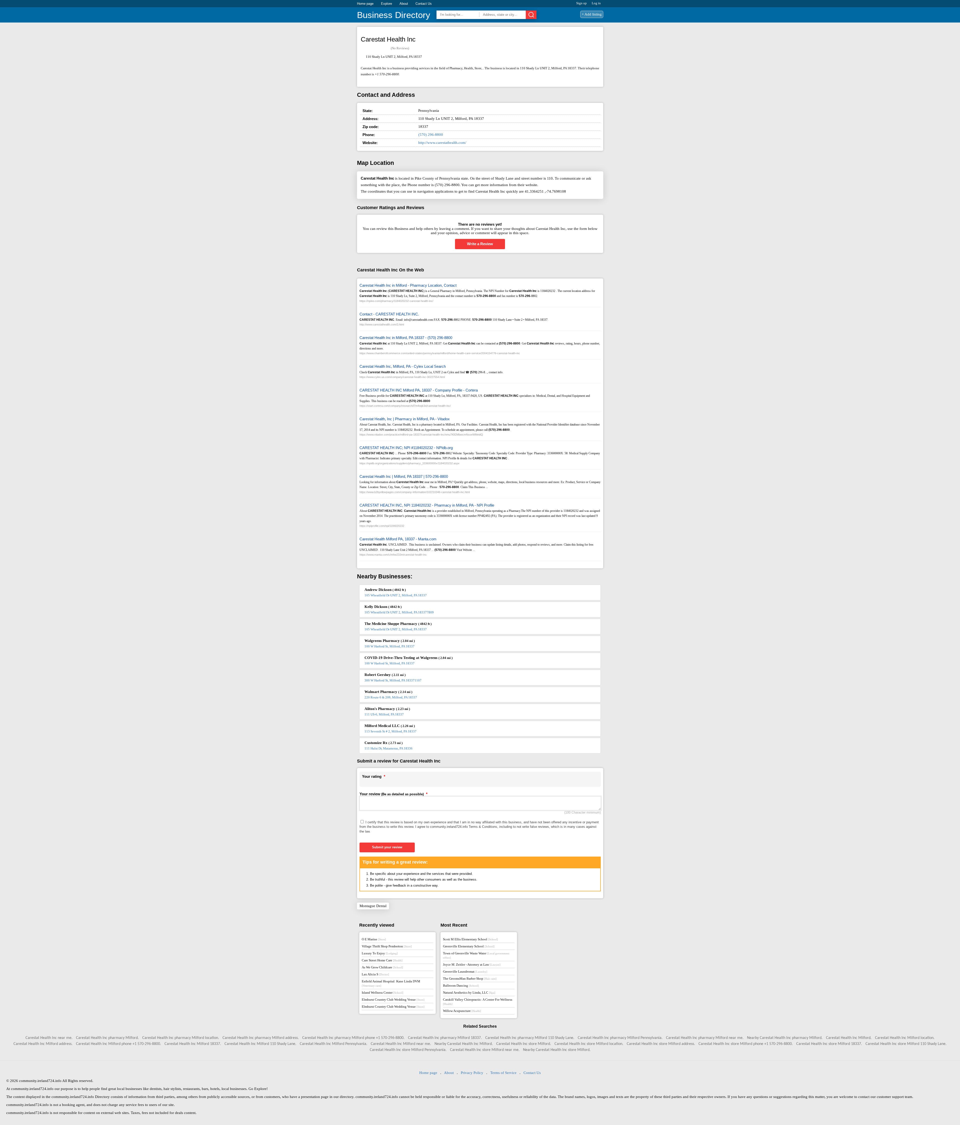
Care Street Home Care (382, 960)
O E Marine (374, 939)
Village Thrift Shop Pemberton (387, 946)
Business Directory (393, 15)
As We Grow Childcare (382, 967)
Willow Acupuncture (462, 1011)
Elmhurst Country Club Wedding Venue (393, 999)
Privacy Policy (472, 1073)
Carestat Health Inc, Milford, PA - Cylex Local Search (403, 366)
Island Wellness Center (382, 992)
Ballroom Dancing (461, 985)
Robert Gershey (385, 675)
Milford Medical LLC (389, 726)
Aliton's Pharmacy (387, 709)
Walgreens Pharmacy (389, 641)
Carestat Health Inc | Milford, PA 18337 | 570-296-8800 (404, 476)
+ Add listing (592, 14)
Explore (386, 4)
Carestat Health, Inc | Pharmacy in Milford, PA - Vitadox (405, 419)
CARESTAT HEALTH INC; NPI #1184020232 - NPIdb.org (406, 448)
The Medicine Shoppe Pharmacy (398, 624)
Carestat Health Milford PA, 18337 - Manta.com (398, 539)
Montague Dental (373, 906)
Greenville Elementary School (468, 946)
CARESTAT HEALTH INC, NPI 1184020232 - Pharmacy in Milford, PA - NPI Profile (427, 505)
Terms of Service (503, 1073)
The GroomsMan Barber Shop (469, 978)
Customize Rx (383, 743)
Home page (365, 4)
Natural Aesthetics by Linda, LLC (469, 992)
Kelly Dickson (383, 607)
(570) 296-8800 (430, 135)
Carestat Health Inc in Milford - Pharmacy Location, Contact (408, 285)
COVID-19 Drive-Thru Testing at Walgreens (408, 658)
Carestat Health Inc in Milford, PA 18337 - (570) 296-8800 (406, 337)
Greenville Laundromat (465, 971)
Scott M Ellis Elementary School (470, 939)
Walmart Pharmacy (388, 692)
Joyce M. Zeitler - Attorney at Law (471, 964)
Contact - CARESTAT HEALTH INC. (389, 314)
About (404, 4)
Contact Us (424, 4)
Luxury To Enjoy (380, 953)
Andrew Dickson (385, 590)
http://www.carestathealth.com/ (442, 143)
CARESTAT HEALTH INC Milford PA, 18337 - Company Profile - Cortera (419, 390)
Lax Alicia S (375, 974)
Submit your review (387, 847)
